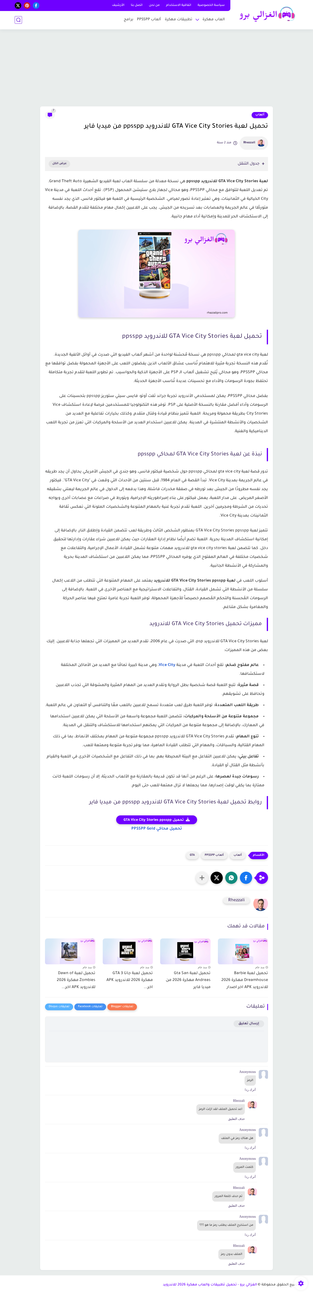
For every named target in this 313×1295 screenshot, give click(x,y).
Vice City (167, 665)
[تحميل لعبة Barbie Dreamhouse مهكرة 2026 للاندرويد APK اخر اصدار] (243, 950)
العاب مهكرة (213, 20)
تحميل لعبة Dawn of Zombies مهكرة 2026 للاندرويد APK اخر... (76, 980)
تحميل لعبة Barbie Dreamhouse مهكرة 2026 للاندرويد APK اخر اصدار (244, 980)
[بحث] (18, 20)
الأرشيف (118, 5)
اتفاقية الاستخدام (178, 5)
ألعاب (259, 115)
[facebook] (36, 5)
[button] (246, 878)
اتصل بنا (137, 5)
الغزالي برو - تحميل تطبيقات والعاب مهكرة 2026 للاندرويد (210, 1285)
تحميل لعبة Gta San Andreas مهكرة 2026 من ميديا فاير (188, 980)
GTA (192, 855)
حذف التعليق (236, 1118)
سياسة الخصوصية (211, 5)
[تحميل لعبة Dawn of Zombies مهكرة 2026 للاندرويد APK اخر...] (70, 950)
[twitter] (18, 5)
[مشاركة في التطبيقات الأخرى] (202, 878)
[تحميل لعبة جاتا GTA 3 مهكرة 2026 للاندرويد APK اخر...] (128, 950)
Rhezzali (249, 143)
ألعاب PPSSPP (149, 20)
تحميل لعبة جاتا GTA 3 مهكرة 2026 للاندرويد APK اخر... (129, 980)
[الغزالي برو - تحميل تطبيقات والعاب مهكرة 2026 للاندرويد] (265, 14)
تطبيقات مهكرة (178, 20)
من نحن (154, 5)
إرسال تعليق (248, 1023)
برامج (128, 20)
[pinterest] (27, 5)
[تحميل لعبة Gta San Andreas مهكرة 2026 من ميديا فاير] (185, 950)
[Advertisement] (156, 68)
